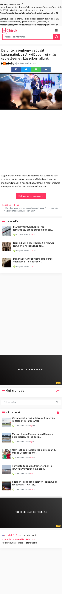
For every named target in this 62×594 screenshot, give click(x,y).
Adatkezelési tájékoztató (24, 539)
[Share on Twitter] (26, 69)
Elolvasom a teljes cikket (30, 196)
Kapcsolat (6, 539)
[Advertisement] (31, 143)
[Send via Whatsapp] (36, 69)
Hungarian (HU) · (29, 535)
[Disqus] (31, 315)
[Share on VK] (46, 69)
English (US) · (11, 535)
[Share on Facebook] (16, 69)
